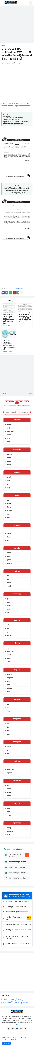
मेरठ (8, 500)
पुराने (30, 393)
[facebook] (8, 1028)
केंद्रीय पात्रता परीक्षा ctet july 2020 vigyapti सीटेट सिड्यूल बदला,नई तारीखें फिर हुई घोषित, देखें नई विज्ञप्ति (8, 319)
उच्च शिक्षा (5, 999)
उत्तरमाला (19, 999)
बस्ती (8, 766)
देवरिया (8, 556)
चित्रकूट (9, 723)
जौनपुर (8, 487)
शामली (8, 834)
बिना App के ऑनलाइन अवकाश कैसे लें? (17, 944)
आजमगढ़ (9, 746)
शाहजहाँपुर (9, 586)
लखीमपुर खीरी (10, 431)
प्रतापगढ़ (9, 464)
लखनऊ (9, 424)
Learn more (12, 1039)
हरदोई (8, 428)
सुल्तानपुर (9, 658)
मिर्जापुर (8, 808)
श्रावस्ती (9, 796)
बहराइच (9, 789)
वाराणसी (9, 477)
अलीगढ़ (8, 625)
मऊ (8, 753)
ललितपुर (9, 711)
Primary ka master (18, 288)
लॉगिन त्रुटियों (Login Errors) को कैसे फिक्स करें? (18, 931)
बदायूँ (8, 579)
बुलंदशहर (9, 503)
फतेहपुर (9, 458)
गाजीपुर (8, 484)
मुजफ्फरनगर (10, 831)
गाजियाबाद (9, 510)
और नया (4, 393)
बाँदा (8, 727)
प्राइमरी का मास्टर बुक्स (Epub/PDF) (17, 872)
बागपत (8, 517)
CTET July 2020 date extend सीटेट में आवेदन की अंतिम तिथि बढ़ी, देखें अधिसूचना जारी (25, 317)
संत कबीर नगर (10, 769)
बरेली (8, 575)
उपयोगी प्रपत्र (16, 1002)
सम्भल (8, 612)
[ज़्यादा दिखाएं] (21, 292)
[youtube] (17, 1028)
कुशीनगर (9, 560)
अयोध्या (8, 648)
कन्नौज (8, 691)
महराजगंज (9, 563)
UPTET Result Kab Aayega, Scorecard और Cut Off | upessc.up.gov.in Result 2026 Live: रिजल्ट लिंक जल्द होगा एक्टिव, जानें (16, 120)
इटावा (8, 685)
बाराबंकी (9, 655)
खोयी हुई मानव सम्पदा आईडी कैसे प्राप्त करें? (18, 901)
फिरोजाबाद (9, 533)
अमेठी (8, 662)
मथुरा (8, 540)
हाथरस (8, 632)
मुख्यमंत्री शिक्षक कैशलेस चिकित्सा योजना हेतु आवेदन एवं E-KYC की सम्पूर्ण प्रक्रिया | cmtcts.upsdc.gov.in (17, 190)
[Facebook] (3, 292)
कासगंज (9, 635)
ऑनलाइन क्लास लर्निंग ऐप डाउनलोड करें (17, 878)
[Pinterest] (14, 292)
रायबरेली (9, 435)
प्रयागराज (9, 454)
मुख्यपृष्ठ (3, 45)
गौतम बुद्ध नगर (10, 507)
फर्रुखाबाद (9, 688)
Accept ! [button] (6, 1043)
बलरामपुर (9, 792)
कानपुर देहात (10, 678)
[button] (2, 2)
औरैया (8, 681)
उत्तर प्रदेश (12, 999)
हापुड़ (8, 514)
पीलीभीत (9, 583)
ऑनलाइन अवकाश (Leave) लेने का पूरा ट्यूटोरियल (17, 938)
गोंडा (8, 785)
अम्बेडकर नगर (10, 651)
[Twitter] (6, 292)
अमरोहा (8, 602)
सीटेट (8, 45)
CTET (10, 288)
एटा (8, 628)
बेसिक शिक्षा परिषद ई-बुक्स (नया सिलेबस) (18, 862)
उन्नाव (8, 442)
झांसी (8, 704)
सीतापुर (8, 438)
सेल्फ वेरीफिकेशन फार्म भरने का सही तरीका (18, 924)
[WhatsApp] (10, 292)
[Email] (17, 292)
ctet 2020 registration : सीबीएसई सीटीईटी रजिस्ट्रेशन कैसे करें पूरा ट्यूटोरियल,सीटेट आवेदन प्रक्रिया (9, 345)
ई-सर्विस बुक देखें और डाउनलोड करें (16, 907)
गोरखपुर (9, 553)
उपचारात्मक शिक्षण (7, 1002)
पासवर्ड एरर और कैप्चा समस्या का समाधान (18, 918)
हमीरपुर (8, 730)
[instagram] (21, 1028)
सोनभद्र (9, 815)
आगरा (8, 530)
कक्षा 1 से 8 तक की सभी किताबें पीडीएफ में (18, 867)
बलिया (8, 750)
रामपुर (8, 609)
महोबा (8, 734)
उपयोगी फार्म (25, 1002)
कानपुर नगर (9, 674)
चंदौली (8, 480)
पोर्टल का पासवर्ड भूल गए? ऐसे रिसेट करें (17, 912)
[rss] (25, 1028)
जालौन (8, 707)
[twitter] (12, 1028)
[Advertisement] (17, 24)
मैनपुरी (8, 537)
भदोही (8, 812)
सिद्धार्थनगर (9, 773)
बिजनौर (8, 605)
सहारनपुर (9, 827)
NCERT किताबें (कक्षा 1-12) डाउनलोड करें (18, 855)
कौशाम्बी (9, 461)
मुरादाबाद (9, 598)
